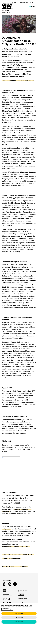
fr (30, 2)
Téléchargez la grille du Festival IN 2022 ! (18, 554)
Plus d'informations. (7, 610)
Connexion (24, 2)
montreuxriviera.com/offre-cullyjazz (16, 546)
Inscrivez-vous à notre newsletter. (15, 566)
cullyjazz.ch (6, 529)
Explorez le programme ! (11, 558)
